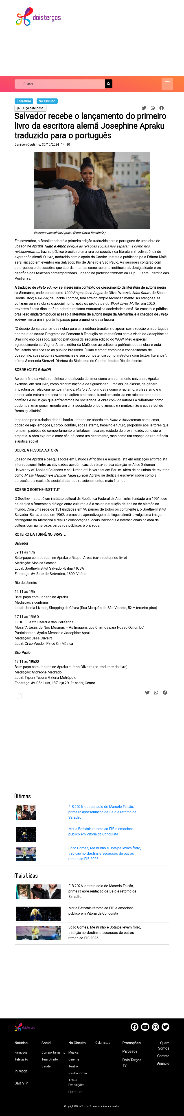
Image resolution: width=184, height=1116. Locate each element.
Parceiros (130, 1051)
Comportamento (53, 1052)
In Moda (21, 1071)
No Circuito (77, 1043)
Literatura (75, 1092)
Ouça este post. (33, 108)
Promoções (131, 1043)
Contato (163, 1056)
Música (73, 1052)
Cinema (73, 1059)
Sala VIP (21, 1083)
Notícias (21, 1043)
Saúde (46, 1066)
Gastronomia (77, 1073)
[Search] (108, 83)
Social (46, 1043)
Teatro (73, 1066)
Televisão (21, 1059)
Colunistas (102, 1042)
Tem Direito (50, 1059)
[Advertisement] (126, 38)
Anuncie (163, 1063)
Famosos (21, 1052)
